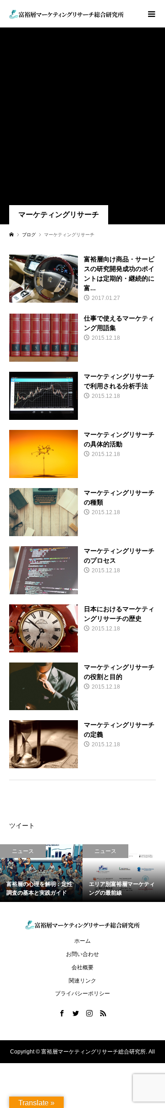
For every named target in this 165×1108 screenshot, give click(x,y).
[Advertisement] (82, 118)
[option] (41, 873)
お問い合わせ (82, 954)
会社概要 (83, 967)
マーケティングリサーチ (58, 214)
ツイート (22, 825)
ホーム (82, 941)
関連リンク (82, 981)
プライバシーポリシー (82, 993)
